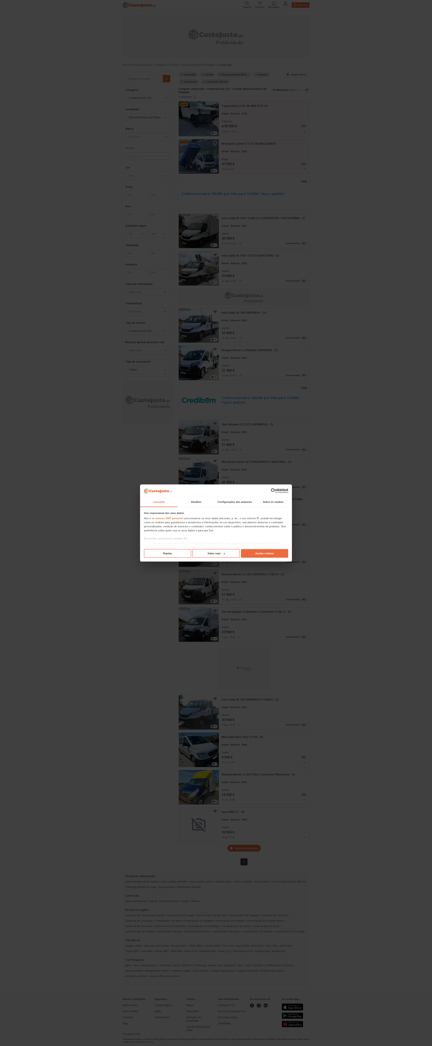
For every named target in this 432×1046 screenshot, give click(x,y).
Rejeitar (167, 553)
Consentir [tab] (159, 501)
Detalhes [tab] (196, 501)
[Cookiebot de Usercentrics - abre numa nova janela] (273, 490)
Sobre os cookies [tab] (273, 501)
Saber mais (214, 553)
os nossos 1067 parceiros (168, 518)
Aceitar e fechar (264, 553)
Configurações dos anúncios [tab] (235, 501)
